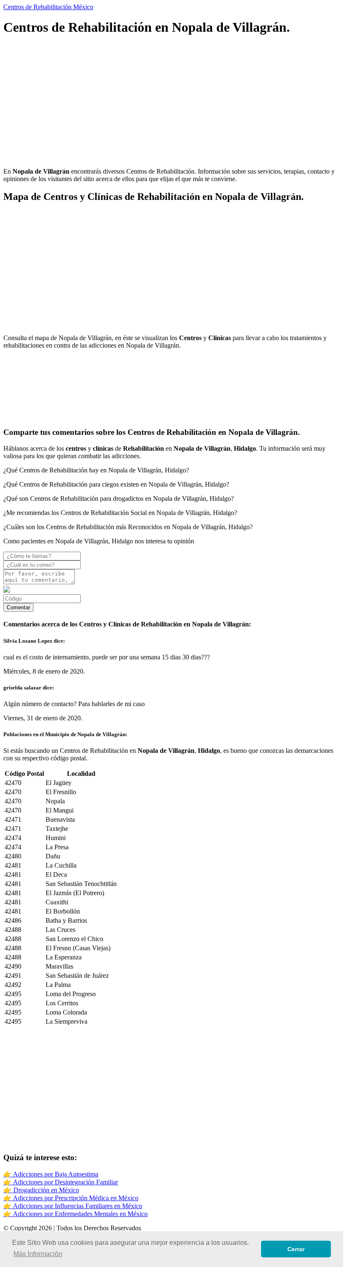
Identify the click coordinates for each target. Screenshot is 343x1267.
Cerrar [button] (296, 1249)
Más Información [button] (37, 1253)
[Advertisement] (171, 102)
